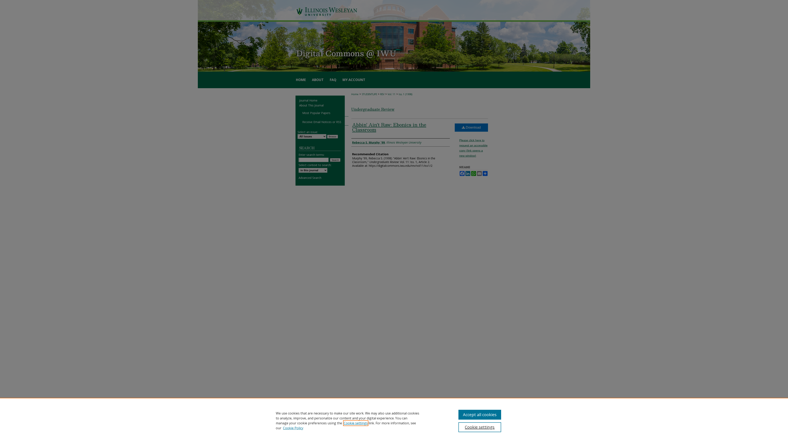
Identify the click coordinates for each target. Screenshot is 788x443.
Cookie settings (356, 423)
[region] (394, 420)
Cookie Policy (293, 428)
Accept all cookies (480, 414)
